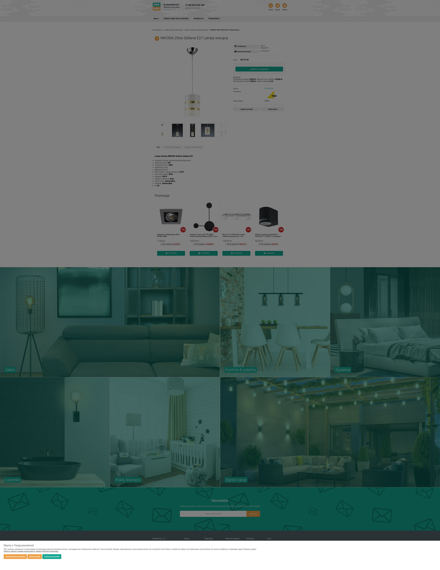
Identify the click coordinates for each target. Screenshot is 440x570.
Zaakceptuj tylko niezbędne (15, 557)
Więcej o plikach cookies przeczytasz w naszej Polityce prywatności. (31, 551)
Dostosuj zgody (34, 557)
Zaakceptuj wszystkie (52, 557)
